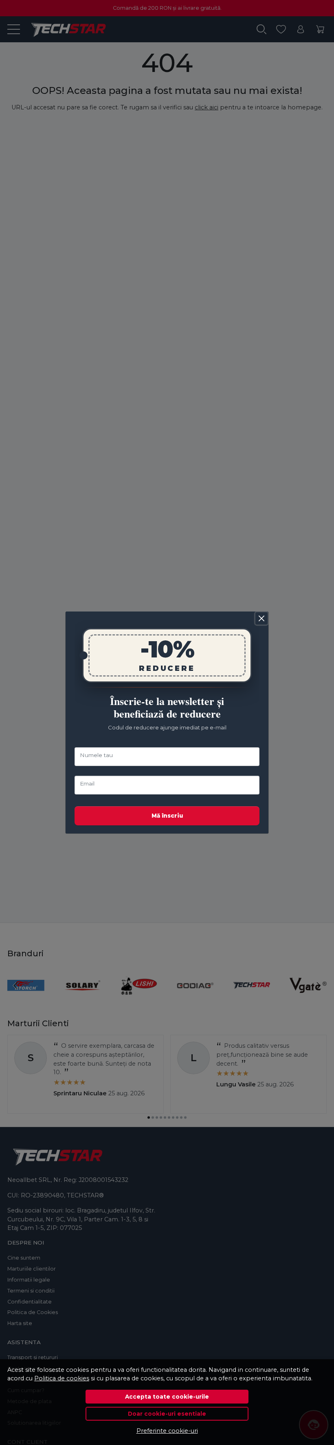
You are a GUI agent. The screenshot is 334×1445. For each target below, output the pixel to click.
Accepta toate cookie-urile (167, 1396)
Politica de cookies (61, 1378)
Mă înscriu (167, 815)
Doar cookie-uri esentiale (167, 1413)
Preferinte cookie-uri (167, 1430)
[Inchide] (261, 618)
